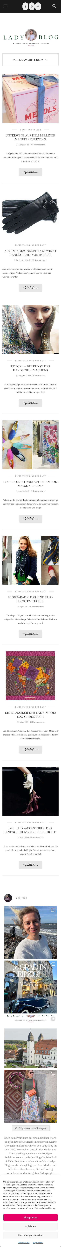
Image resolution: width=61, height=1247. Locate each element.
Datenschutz (23, 1242)
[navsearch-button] (54, 6)
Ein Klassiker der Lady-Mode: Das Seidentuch (30, 715)
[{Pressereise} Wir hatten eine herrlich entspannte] (30, 932)
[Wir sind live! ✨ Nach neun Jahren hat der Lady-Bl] (30, 1041)
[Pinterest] (38, 6)
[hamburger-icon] (5, 6)
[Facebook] (25, 6)
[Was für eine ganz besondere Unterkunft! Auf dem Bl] (30, 1096)
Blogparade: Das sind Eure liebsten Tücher (30, 599)
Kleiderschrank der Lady (30, 245)
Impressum (38, 1242)
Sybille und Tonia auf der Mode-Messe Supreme (31, 484)
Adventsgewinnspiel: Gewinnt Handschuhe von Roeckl (31, 253)
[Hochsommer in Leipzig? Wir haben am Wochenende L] (30, 987)
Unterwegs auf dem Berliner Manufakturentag (30, 137)
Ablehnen (30, 1226)
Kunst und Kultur (30, 129)
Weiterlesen (30, 172)
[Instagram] (32, 6)
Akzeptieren (30, 1217)
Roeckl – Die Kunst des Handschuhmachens (30, 368)
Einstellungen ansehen (30, 1235)
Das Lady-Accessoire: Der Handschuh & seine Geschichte (30, 830)
